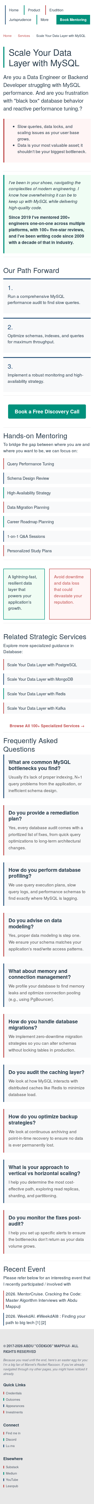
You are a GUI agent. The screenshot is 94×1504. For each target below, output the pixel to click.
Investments (14, 1412)
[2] (43, 1322)
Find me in (13, 1433)
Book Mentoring (73, 19)
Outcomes (13, 1399)
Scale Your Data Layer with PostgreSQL (42, 664)
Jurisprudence (20, 19)
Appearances (15, 1406)
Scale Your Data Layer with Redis (36, 693)
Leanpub (12, 1486)
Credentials (14, 1393)
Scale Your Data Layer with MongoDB (40, 679)
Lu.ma (10, 1446)
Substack (12, 1467)
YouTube (12, 1479)
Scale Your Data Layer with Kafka (36, 708)
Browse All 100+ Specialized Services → (47, 725)
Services (24, 35)
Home (14, 9)
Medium (11, 1473)
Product (34, 9)
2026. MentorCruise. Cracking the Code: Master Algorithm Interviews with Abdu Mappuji (43, 1300)
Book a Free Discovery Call (47, 411)
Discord (11, 1439)
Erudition (56, 9)
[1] (38, 1322)
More (45, 19)
